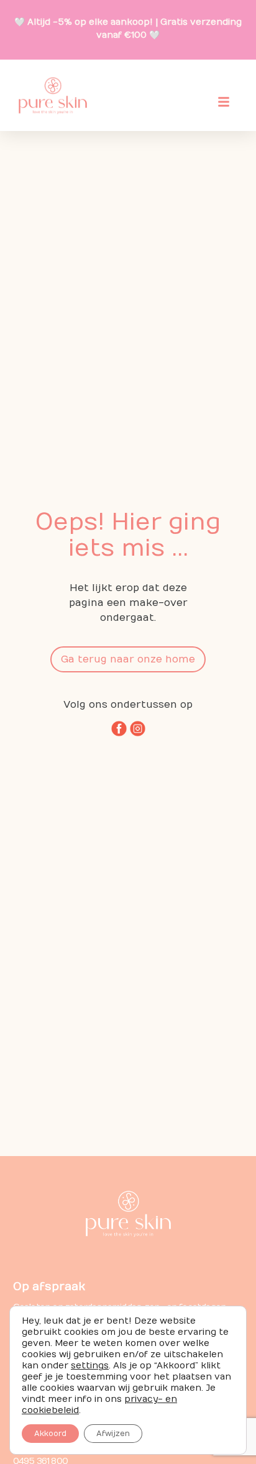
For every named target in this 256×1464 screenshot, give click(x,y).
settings (90, 1365)
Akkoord (50, 1433)
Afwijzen (113, 1433)
